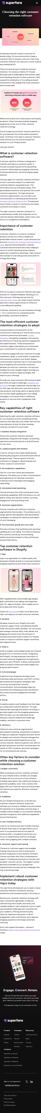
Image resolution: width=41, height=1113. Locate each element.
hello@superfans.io (12, 1085)
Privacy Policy (8, 1099)
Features (6, 1035)
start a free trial (33, 930)
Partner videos (18, 1042)
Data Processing (9, 1102)
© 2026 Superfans (10, 1105)
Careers (16, 1035)
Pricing (6, 1042)
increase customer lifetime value (13, 201)
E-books (28, 1042)
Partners (17, 1038)
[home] (12, 3)
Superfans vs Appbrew (11, 1061)
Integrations (8, 1038)
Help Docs (29, 1046)
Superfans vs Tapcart (11, 1053)
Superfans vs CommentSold (13, 1065)
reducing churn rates (8, 300)
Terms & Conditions (10, 1095)
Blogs (27, 1038)
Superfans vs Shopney (11, 1057)
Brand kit (17, 1046)
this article (13, 612)
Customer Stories (31, 1035)
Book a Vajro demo (16, 930)
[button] (37, 3)
